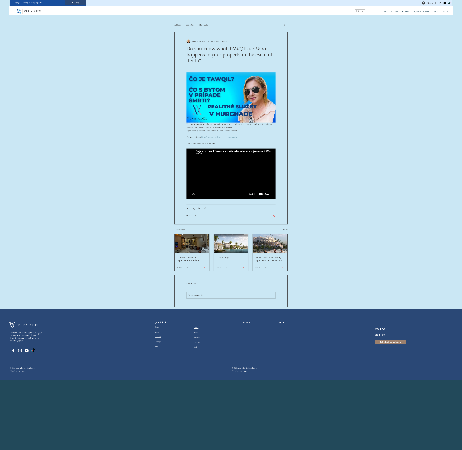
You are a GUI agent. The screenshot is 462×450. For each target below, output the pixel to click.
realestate (190, 25)
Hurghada (203, 25)
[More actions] (274, 41)
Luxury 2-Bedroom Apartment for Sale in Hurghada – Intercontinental (191, 259)
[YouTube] (444, 3)
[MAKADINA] (231, 243)
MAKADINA (223, 257)
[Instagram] (440, 3)
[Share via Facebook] (187, 208)
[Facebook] (435, 3)
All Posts (177, 25)
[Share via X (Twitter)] (193, 208)
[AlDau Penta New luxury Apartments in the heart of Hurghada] (270, 243)
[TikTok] (449, 3)
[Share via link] (205, 208)
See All (285, 229)
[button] (284, 25)
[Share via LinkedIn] (199, 208)
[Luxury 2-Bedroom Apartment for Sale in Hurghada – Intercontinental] (192, 243)
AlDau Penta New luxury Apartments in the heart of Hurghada (269, 259)
